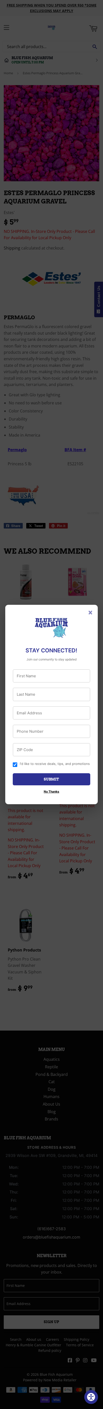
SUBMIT (51, 779)
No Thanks (51, 791)
